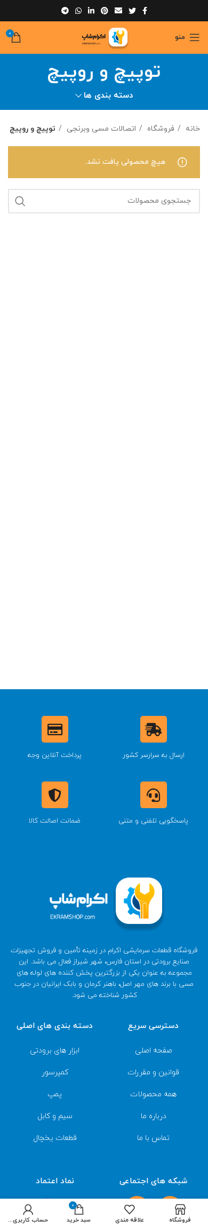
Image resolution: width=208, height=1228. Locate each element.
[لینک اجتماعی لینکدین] (91, 11)
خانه (191, 129)
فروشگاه (159, 129)
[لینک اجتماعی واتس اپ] (78, 11)
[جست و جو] (20, 201)
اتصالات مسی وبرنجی (100, 129)
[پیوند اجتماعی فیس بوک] (144, 11)
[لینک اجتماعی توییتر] (132, 11)
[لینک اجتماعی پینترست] (104, 11)
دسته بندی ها (108, 96)
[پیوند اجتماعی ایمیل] (118, 11)
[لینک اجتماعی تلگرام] (65, 11)
